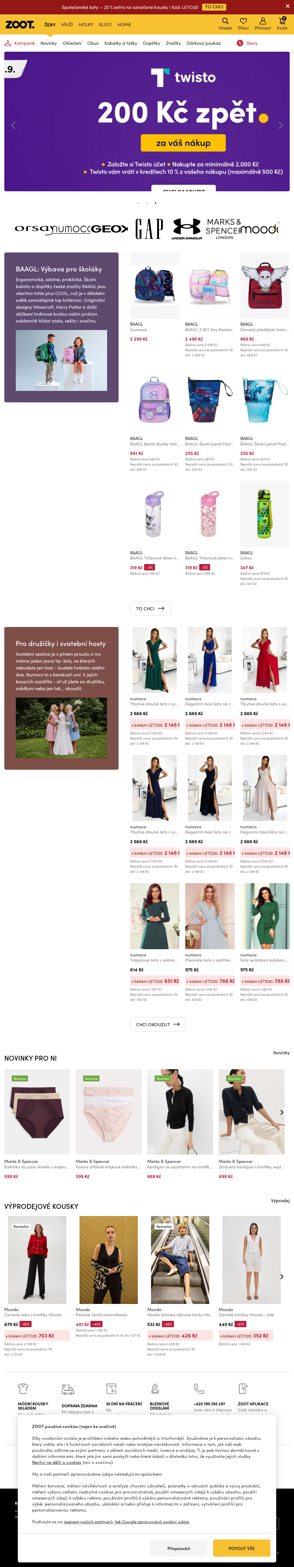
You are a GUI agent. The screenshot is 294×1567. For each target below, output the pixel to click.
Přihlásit (263, 28)
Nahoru (280, 1532)
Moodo (11, 1309)
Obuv (93, 43)
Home (124, 24)
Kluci (105, 24)
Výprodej (280, 1200)
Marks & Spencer (21, 1161)
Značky (173, 43)
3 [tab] (155, 203)
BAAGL (136, 324)
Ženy (50, 24)
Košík (282, 23)
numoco (138, 698)
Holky (86, 24)
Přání (243, 28)
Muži (67, 24)
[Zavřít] (288, 7)
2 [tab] (147, 203)
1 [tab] (138, 203)
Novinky (48, 43)
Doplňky (151, 43)
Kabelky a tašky (121, 43)
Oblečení (72, 43)
